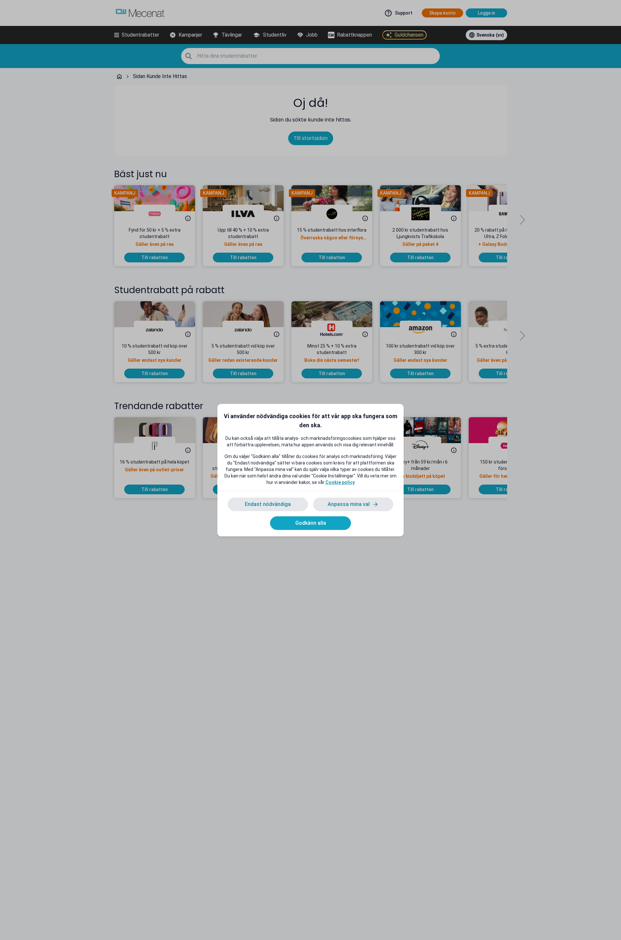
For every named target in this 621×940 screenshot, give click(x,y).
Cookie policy (340, 482)
